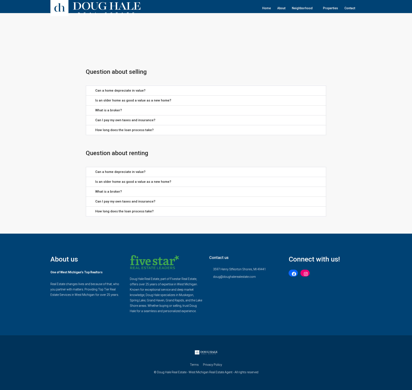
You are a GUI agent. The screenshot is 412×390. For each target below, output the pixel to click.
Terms (194, 364)
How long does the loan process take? (124, 130)
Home (266, 8)
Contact (349, 8)
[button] (206, 90)
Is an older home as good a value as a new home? (133, 100)
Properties (330, 8)
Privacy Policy (212, 364)
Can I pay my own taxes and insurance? (125, 120)
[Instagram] (305, 274)
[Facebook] (293, 274)
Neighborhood (302, 8)
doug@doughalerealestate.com (234, 276)
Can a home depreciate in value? (120, 90)
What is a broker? (108, 110)
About (281, 8)
